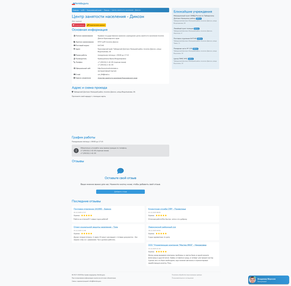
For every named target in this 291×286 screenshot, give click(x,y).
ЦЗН (83, 10)
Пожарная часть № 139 (183, 48)
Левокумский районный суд (162, 227)
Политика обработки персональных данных (187, 275)
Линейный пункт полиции (183, 28)
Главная (76, 10)
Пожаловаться (79, 25)
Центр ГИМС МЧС (180, 58)
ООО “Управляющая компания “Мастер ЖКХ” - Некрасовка (177, 245)
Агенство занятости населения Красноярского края (117, 78)
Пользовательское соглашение (183, 278)
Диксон (106, 10)
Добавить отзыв (120, 192)
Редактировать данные (97, 25)
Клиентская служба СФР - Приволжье (167, 209)
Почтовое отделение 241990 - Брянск (92, 209)
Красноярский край (94, 10)
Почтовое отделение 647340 (185, 38)
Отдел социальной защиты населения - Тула (96, 227)
